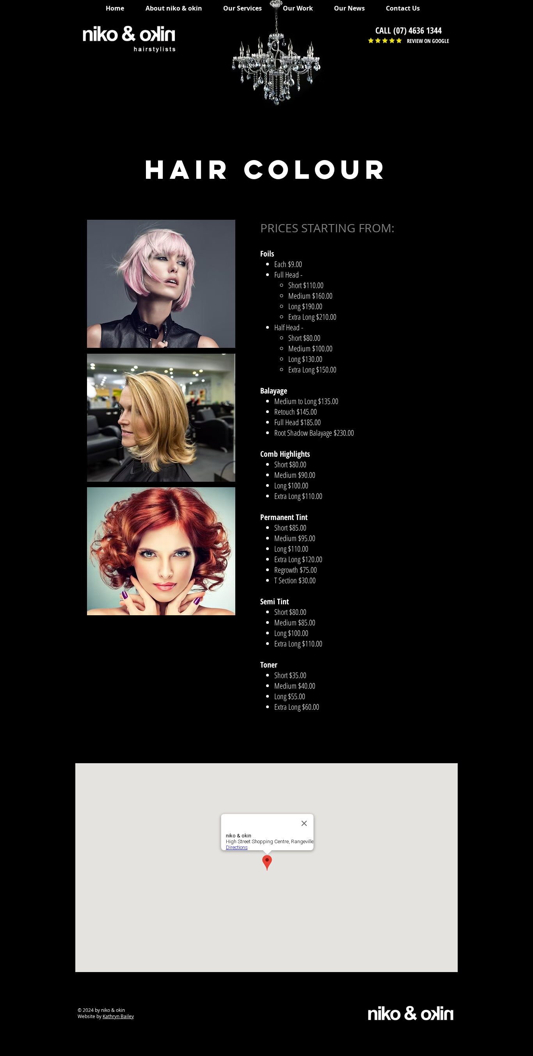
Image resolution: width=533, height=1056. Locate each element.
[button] (246, 8)
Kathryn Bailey (118, 1016)
